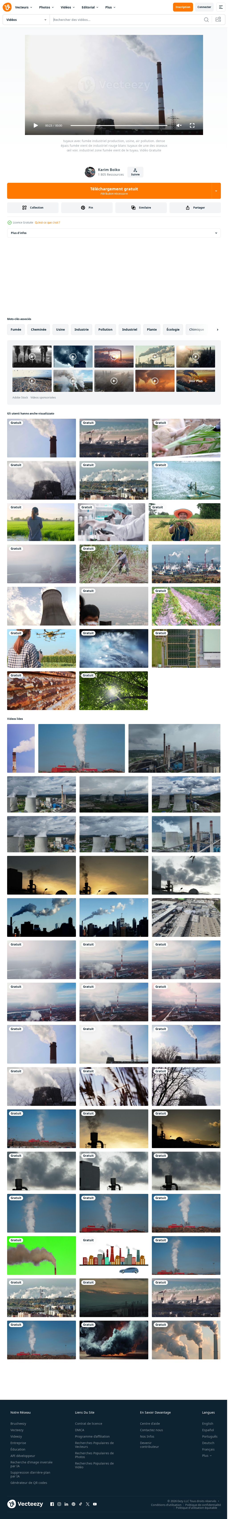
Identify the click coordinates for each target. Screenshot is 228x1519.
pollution (105, 329)
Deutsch (205, 1443)
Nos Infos (144, 1436)
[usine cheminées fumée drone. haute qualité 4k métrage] (186, 917)
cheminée (38, 329)
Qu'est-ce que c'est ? (47, 222)
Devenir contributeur (146, 1445)
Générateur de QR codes (28, 1483)
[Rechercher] (203, 19)
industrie (82, 329)
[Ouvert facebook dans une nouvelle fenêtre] (52, 1504)
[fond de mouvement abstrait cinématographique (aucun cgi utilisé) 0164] (113, 648)
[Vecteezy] (7, 7)
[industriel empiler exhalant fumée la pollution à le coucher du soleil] (113, 1128)
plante (152, 329)
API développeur (22, 1456)
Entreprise (18, 1443)
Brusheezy (18, 1423)
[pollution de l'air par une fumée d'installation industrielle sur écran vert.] (41, 1255)
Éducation (17, 1449)
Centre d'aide (147, 1423)
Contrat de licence (87, 1423)
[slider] (117, 125)
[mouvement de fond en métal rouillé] (41, 690)
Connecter (201, 7)
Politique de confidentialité (200, 1505)
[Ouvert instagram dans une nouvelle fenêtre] (59, 1504)
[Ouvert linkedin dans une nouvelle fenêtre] (66, 1504)
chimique (196, 329)
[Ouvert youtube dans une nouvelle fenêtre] (95, 1504)
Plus (108, 7)
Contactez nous (148, 1430)
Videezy (15, 1436)
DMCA (78, 1430)
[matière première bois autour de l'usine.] (186, 1255)
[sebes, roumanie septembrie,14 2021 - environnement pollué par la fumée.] (186, 1213)
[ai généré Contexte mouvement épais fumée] (113, 1340)
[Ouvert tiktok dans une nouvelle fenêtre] (80, 1504)
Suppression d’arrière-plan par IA (30, 1474)
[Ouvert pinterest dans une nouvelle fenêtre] (73, 1504)
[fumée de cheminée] (186, 1340)
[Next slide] (210, 329)
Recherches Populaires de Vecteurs (92, 1445)
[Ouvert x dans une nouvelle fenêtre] (88, 1504)
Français (205, 1449)
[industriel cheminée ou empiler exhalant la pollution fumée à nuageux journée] (113, 1171)
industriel (129, 329)
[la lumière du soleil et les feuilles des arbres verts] (113, 690)
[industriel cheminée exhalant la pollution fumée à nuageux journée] (186, 1171)
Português (207, 1436)
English (204, 1423)
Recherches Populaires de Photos (92, 1455)
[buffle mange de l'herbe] (186, 438)
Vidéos (66, 7)
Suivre (134, 174)
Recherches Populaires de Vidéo (92, 1465)
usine (60, 329)
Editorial (88, 7)
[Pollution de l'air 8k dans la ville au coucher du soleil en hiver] (113, 1297)
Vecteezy (16, 1430)
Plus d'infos (18, 233)
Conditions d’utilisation (163, 1505)
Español (205, 1430)
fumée (16, 329)
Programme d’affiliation (90, 1436)
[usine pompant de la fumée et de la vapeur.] (81, 748)
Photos (44, 7)
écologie (173, 329)
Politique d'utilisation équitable (193, 1507)
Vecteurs (21, 7)
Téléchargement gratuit (112, 190)
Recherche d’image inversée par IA (24, 1464)
